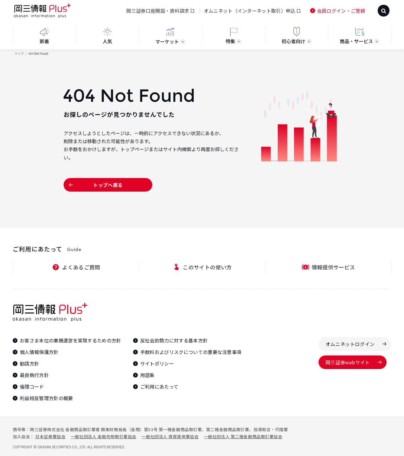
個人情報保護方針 (39, 352)
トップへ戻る (108, 184)
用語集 (147, 375)
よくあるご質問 (81, 267)
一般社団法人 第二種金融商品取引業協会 (243, 436)
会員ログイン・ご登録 (341, 10)
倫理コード (32, 386)
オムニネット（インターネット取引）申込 (249, 10)
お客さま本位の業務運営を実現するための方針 (70, 340)
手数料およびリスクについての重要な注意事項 (191, 352)
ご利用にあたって (159, 386)
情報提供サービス (333, 267)
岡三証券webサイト (348, 362)
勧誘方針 (29, 363)
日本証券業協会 (50, 436)
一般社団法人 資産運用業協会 (169, 436)
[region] (202, 37)
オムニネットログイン (350, 343)
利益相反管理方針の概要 (46, 398)
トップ (19, 53)
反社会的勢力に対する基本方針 (174, 340)
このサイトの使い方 (207, 267)
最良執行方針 (34, 375)
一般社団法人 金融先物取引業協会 (103, 436)
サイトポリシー (157, 363)
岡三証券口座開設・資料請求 (157, 10)
